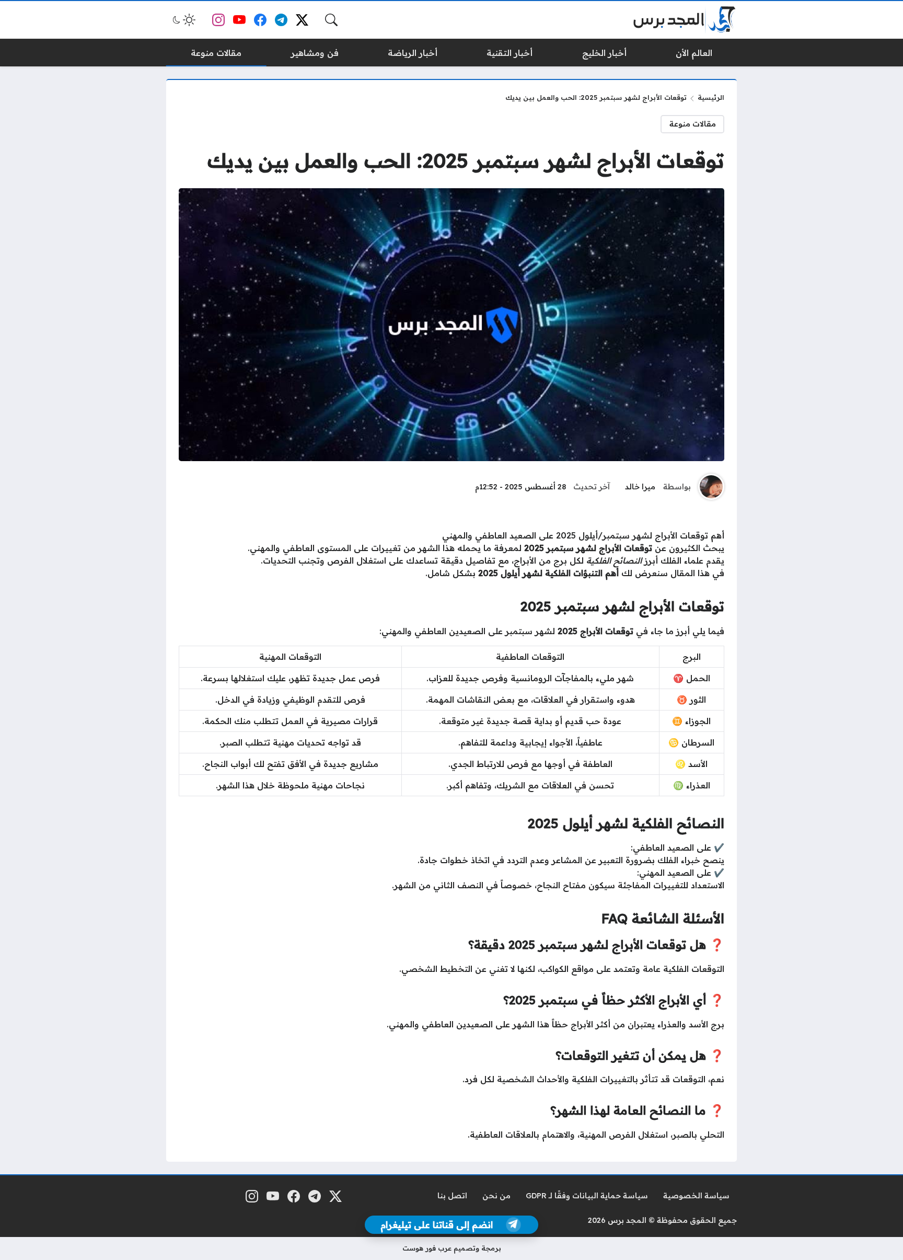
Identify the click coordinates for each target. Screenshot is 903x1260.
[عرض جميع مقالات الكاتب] (711, 487)
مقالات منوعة (692, 124)
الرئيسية (711, 97)
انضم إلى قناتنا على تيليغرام (436, 1224)
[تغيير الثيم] (183, 19)
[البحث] (331, 19)
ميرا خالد (640, 486)
